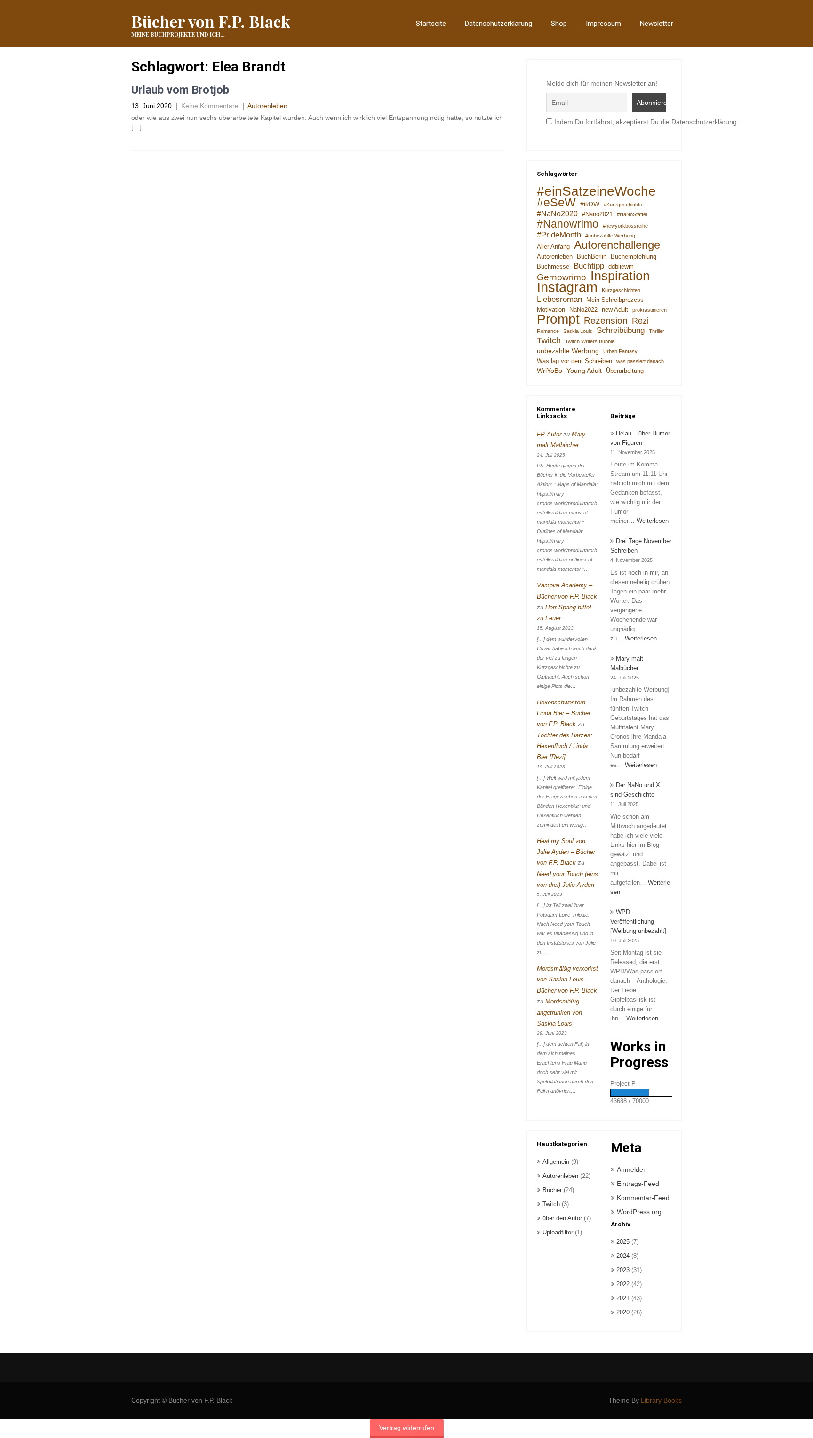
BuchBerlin (591, 256)
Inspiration (620, 276)
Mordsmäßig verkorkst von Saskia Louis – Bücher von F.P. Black (567, 979)
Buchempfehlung (633, 256)
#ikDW (589, 204)
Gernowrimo (561, 277)
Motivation (551, 310)
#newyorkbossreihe (625, 226)
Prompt (558, 319)
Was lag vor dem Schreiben (574, 361)
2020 (623, 1312)
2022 (623, 1284)
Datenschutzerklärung (498, 23)
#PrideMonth (559, 234)
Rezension (606, 320)
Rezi (640, 320)
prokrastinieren (649, 310)
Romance (548, 331)
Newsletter (656, 23)
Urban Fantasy (620, 351)
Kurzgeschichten (621, 290)
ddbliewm (621, 266)
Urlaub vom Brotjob (180, 89)
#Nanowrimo (567, 224)
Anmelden (632, 1169)
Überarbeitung (625, 371)
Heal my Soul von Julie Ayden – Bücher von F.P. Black (566, 852)
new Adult (615, 310)
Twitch (549, 340)
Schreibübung (621, 330)
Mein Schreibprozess (615, 300)
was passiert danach (640, 361)
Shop (559, 23)
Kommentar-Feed (643, 1197)
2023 (623, 1269)
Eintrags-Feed (638, 1183)
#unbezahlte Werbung (610, 235)
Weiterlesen (653, 520)
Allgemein (555, 1161)
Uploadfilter (557, 1232)
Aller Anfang (553, 247)
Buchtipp (589, 265)
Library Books (661, 1400)
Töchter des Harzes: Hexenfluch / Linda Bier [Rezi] (564, 746)
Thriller (656, 331)
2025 (623, 1241)
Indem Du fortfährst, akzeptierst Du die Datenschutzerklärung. (645, 122)
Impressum (603, 23)
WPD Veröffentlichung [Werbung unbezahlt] (638, 921)
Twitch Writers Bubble (589, 341)
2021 (623, 1298)
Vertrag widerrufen (406, 1427)
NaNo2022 (583, 310)
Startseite (431, 23)
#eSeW (556, 202)
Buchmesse (553, 266)
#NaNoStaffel (632, 214)
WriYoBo (549, 370)
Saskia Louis (577, 331)
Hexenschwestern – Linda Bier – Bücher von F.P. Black (563, 713)
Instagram (567, 287)
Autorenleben (267, 106)
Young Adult (584, 370)
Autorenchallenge (617, 245)
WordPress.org (639, 1212)
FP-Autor (549, 434)
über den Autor (562, 1218)
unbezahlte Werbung (568, 351)
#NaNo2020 (557, 214)
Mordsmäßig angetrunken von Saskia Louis (559, 1012)
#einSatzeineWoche (596, 191)
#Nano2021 (597, 214)
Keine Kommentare (210, 106)
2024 (623, 1255)
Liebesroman (559, 299)
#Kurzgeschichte (623, 204)
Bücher (552, 1189)
